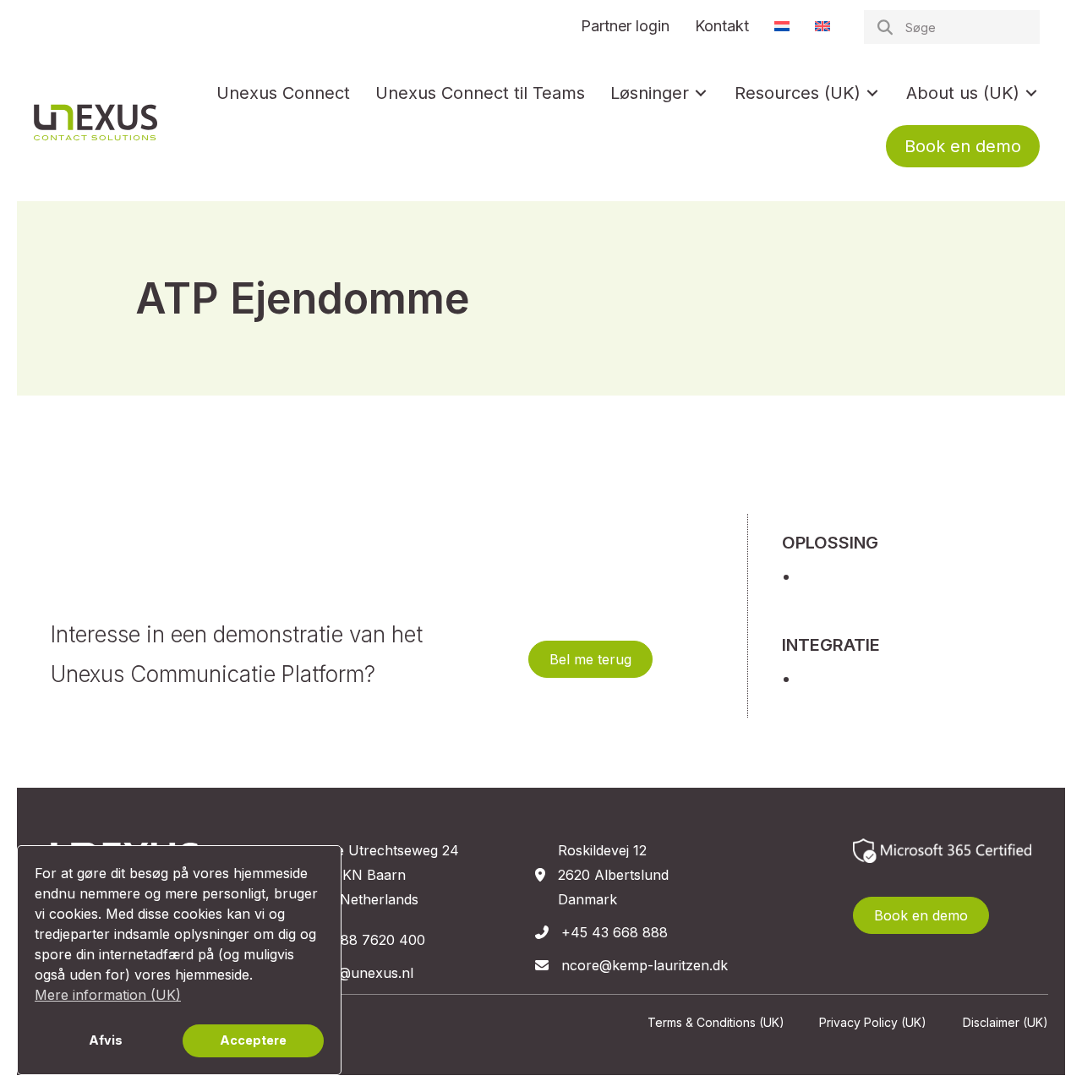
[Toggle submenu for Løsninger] (701, 93)
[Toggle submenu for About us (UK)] (1031, 93)
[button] (590, 659)
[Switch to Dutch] (782, 26)
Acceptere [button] (253, 1040)
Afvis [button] (106, 1040)
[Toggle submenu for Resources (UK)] (872, 93)
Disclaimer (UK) (1005, 1022)
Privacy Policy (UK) (872, 1022)
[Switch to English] (822, 26)
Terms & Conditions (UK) (716, 1022)
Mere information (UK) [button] (108, 994)
